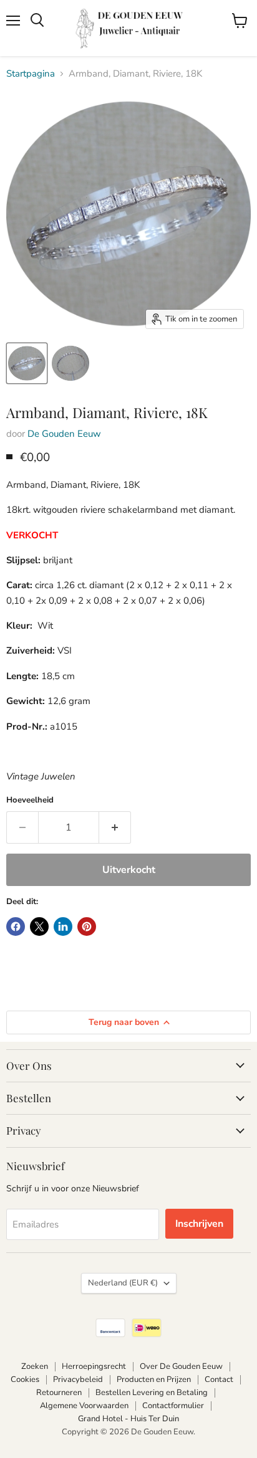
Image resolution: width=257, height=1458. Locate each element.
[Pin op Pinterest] (86, 926)
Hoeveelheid (30, 800)
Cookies (25, 1379)
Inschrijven (199, 1224)
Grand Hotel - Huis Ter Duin (128, 1418)
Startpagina (30, 74)
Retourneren (59, 1392)
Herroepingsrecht (94, 1366)
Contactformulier (173, 1405)
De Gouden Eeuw (64, 433)
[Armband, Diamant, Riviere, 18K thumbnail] (27, 363)
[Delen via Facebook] (15, 926)
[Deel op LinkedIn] (63, 926)
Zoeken (34, 1366)
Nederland (123, 1283)
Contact (219, 1379)
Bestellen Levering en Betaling (151, 1392)
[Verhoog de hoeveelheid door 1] (115, 827)
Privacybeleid (78, 1379)
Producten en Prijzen (154, 1379)
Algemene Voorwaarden (84, 1405)
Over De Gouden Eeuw (181, 1366)
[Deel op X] (39, 926)
